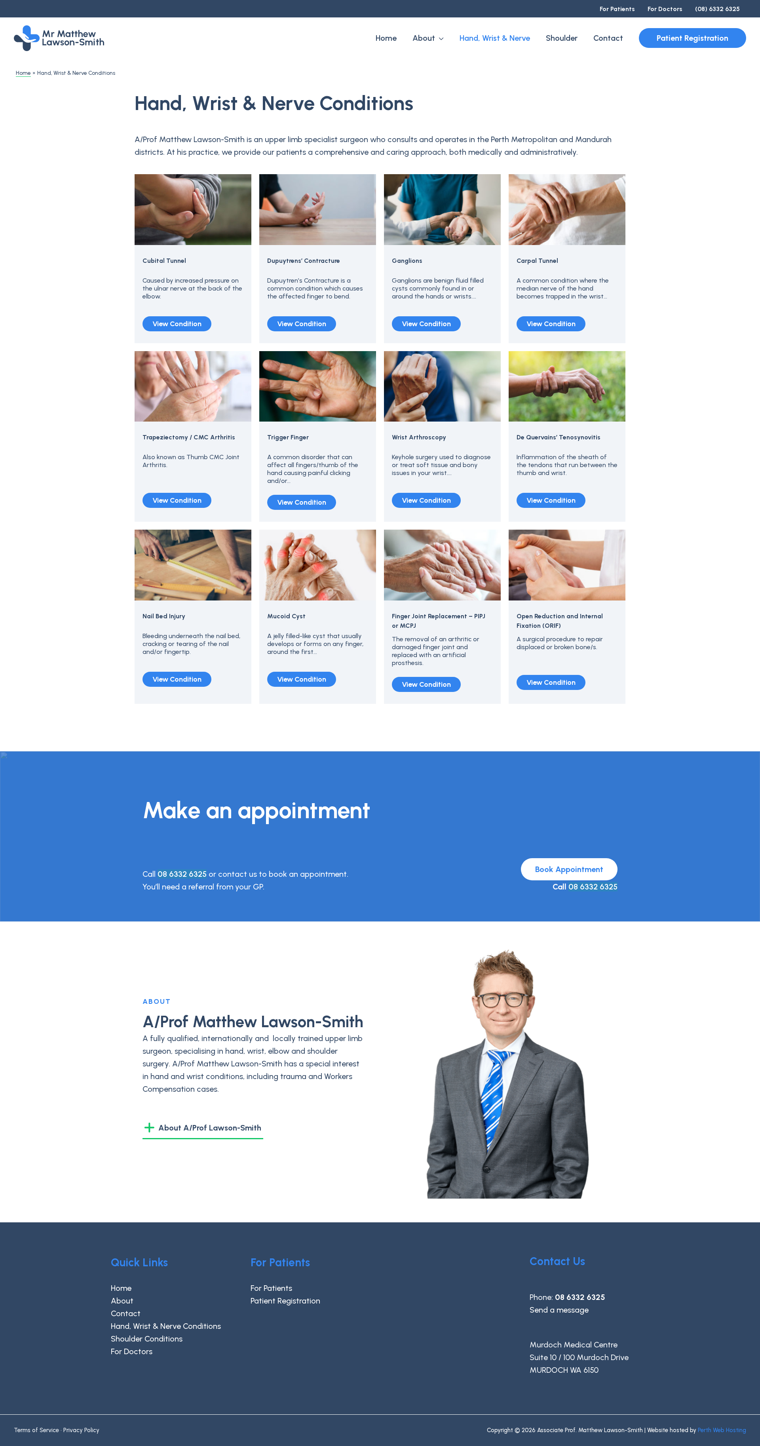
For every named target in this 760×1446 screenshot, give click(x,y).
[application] (439, 38)
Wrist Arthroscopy (419, 437)
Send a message (559, 1310)
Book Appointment (569, 869)
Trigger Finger (288, 437)
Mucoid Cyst (286, 616)
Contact (126, 1313)
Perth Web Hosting (722, 1430)
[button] (692, 38)
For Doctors (131, 1351)
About (122, 1300)
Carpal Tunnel (537, 260)
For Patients (271, 1288)
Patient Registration (285, 1300)
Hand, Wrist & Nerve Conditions (166, 1326)
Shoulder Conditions (146, 1338)
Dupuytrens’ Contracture (303, 260)
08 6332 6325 (182, 874)
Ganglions (407, 260)
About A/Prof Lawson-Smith (209, 1127)
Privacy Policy (81, 1430)
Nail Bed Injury (163, 616)
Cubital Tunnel (164, 260)
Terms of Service (36, 1430)
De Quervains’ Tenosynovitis (558, 437)
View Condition (176, 323)
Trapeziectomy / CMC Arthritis (188, 437)
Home (121, 1288)
